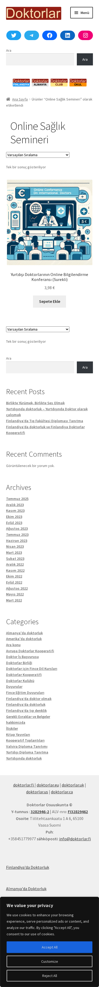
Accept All (50, 947)
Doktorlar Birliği (19, 662)
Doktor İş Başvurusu (22, 656)
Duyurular (14, 686)
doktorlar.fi (24, 785)
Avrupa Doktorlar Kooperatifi (30, 651)
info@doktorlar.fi (75, 838)
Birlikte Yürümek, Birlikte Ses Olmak (35, 402)
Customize (49, 961)
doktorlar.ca (62, 791)
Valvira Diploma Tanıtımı (27, 746)
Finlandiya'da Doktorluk (27, 867)
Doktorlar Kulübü (20, 680)
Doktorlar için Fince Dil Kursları (31, 668)
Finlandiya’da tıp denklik (26, 710)
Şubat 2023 (15, 558)
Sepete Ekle (49, 301)
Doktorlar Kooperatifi (24, 674)
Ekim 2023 (14, 516)
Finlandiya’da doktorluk (25, 704)
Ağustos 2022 (17, 588)
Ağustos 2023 (17, 528)
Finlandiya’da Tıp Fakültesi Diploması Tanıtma (44, 420)
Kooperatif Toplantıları (25, 740)
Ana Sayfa (20, 99)
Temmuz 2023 (17, 534)
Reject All (49, 975)
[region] (49, 942)
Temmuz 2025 (17, 498)
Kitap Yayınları (18, 734)
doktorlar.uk (73, 785)
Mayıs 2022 (15, 594)
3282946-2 (40, 811)
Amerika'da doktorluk (24, 638)
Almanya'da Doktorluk (26, 888)
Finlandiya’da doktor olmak (28, 698)
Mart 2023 (14, 552)
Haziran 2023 (16, 540)
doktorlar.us (37, 791)
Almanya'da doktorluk (24, 633)
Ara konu (13, 644)
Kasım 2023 (15, 510)
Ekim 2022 (14, 576)
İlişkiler (12, 728)
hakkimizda (15, 722)
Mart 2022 (14, 600)
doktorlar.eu (48, 785)
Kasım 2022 (15, 570)
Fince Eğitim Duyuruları (25, 692)
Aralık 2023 (15, 504)
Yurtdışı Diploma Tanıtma (27, 752)
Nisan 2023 (15, 546)
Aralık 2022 (15, 564)
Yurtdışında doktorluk (24, 758)
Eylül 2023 (14, 522)
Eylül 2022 (14, 582)
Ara (8, 50)
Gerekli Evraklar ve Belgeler (28, 716)
